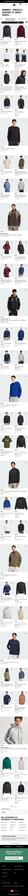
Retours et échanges (18, 866)
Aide (15, 872)
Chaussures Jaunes (21, 830)
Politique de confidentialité (7, 886)
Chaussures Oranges (21, 822)
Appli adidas (4, 872)
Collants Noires (22, 827)
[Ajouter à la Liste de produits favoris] (12, 27)
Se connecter (8, 846)
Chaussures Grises (12, 825)
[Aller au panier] (25, 4)
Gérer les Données (6, 882)
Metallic (12, 827)
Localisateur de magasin (19, 869)
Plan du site (4, 876)
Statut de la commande (6, 869)
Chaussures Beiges (4, 822)
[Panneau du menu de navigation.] (2, 4)
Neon (11, 830)
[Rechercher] (22, 4)
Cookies (15, 882)
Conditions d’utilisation (19, 886)
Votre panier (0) (19, 846)
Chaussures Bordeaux (4, 830)
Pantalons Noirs (22, 824)
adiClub (3, 866)
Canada (15, 890)
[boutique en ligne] (14, 5)
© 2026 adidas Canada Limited (14, 894)
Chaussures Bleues (4, 827)
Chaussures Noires (4, 825)
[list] (14, 18)
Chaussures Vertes (12, 822)
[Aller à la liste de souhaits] (5, 4)
